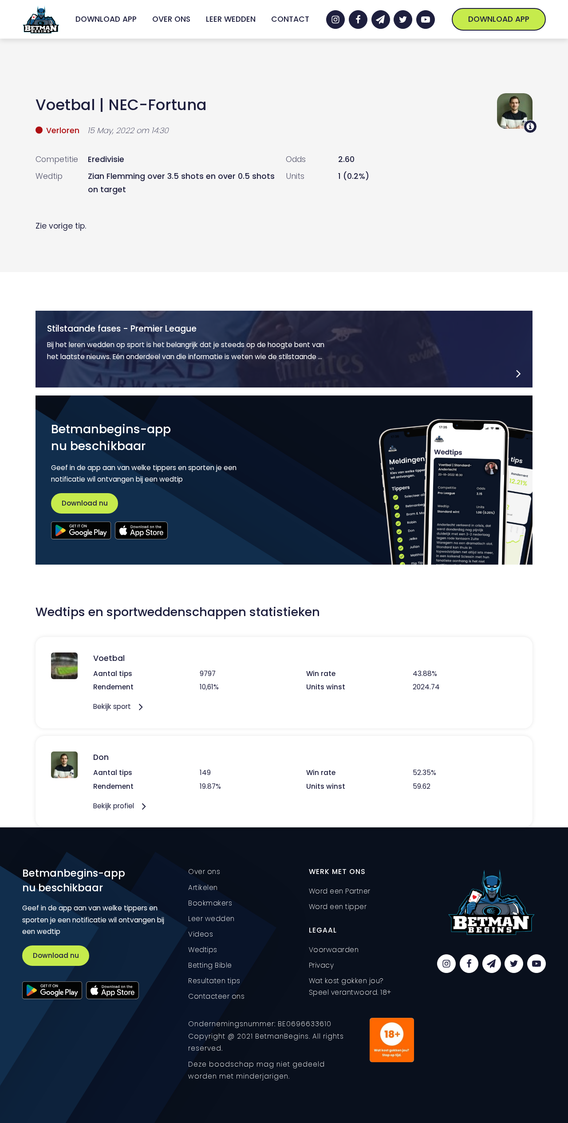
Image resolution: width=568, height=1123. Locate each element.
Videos (200, 934)
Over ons (171, 19)
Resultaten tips (214, 980)
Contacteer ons (216, 996)
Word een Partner (340, 891)
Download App (106, 19)
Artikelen (203, 887)
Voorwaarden (334, 949)
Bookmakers (210, 903)
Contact (290, 19)
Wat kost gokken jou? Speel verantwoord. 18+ (350, 986)
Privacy (321, 965)
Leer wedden (231, 19)
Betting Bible (210, 965)
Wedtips (202, 949)
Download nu (85, 503)
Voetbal (65, 104)
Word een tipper (338, 906)
